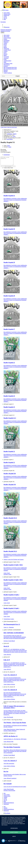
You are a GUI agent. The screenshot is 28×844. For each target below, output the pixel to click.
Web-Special (7, 64)
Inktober (6, 71)
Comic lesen (4, 127)
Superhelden (6, 40)
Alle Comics (6, 35)
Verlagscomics (7, 14)
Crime (5, 46)
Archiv (5, 16)
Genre (2, 32)
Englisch (6, 66)
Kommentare (7, 154)
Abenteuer (6, 58)
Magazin (6, 70)
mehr (14, 836)
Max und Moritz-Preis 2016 (10, 68)
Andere (5, 43)
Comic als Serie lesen (12, 127)
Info (5, 793)
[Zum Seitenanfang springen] (7, 813)
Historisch (6, 41)
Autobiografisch (7, 60)
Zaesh (14, 136)
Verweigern (14, 828)
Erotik (5, 59)
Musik (5, 55)
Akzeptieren (14, 832)
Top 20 (5, 18)
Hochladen (3, 22)
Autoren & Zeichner (5, 31)
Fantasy (5, 39)
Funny (5, 52)
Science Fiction (7, 37)
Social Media (9, 139)
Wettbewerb (6, 15)
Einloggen (3, 29)
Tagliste (5, 797)
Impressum (6, 804)
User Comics (7, 12)
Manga (5, 47)
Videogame (6, 48)
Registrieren (8, 29)
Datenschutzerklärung (9, 802)
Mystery (5, 54)
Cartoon (5, 51)
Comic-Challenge (8, 72)
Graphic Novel (7, 50)
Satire (5, 62)
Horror (5, 44)
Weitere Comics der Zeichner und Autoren (14, 559)
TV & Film (6, 56)
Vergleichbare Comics (9, 619)
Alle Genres (6, 36)
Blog (5, 19)
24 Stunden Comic (8, 63)
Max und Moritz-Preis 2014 (10, 67)
